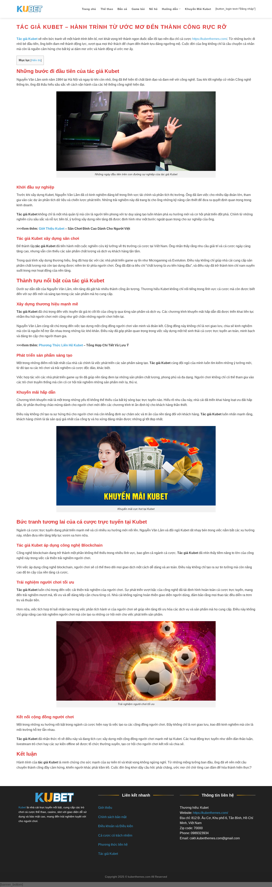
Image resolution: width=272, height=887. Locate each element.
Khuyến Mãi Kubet (198, 9)
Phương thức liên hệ (113, 844)
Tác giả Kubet (108, 853)
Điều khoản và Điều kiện (115, 826)
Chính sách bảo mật (112, 817)
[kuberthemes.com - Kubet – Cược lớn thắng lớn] (29, 9)
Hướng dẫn (170, 9)
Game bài (138, 9)
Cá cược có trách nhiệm (115, 835)
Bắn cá (122, 9)
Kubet (22, 807)
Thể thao (107, 9)
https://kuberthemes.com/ (209, 39)
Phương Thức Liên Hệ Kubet (61, 345)
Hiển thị (36, 60)
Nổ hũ (153, 9)
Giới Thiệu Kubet (51, 228)
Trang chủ (89, 9)
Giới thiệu (105, 807)
